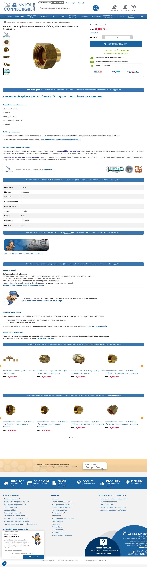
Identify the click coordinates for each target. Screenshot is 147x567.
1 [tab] (69, 384)
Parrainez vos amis (59, 510)
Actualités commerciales (62, 535)
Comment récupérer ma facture (113, 510)
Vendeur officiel (10, 510)
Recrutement (57, 532)
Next (142, 365)
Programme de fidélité (61, 507)
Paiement (56, 524)
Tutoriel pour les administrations (16, 521)
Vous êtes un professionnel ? (15, 516)
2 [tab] (73, 384)
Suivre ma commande (108, 502)
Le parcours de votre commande (113, 507)
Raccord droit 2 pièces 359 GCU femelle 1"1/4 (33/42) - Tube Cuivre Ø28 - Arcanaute (18, 424)
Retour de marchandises (61, 502)
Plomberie (11, 22)
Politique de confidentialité (68, 560)
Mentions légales (48, 560)
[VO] (129, 169)
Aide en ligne (57, 527)
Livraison (55, 499)
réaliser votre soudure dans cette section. (61, 140)
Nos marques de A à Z (12, 513)
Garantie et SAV (58, 513)
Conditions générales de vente (94, 560)
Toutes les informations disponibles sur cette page (41, 301)
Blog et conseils (58, 530)
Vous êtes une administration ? (16, 518)
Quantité (93, 37)
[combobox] (69, 8)
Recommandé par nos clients (63, 518)
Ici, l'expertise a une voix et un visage (114, 499)
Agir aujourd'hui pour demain (15, 504)
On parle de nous (11, 507)
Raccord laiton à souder (37, 22)
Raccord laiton (22, 22)
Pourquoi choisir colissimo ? (62, 504)
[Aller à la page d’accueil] (5, 22)
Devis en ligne (57, 521)
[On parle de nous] (114, 169)
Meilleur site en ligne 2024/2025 (16, 502)
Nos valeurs (56, 516)
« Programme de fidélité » (97, 326)
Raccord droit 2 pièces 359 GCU (58, 22)
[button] (14, 56)
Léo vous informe (106, 504)
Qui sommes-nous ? (12, 499)
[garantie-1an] (138, 169)
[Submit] (96, 8)
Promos (69, 3)
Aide (80, 3)
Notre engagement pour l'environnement (20, 524)
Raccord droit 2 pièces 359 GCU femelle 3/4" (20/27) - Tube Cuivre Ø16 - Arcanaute (52, 424)
